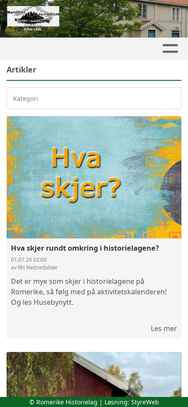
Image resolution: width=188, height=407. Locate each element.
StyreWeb (145, 402)
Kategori (25, 98)
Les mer (164, 328)
